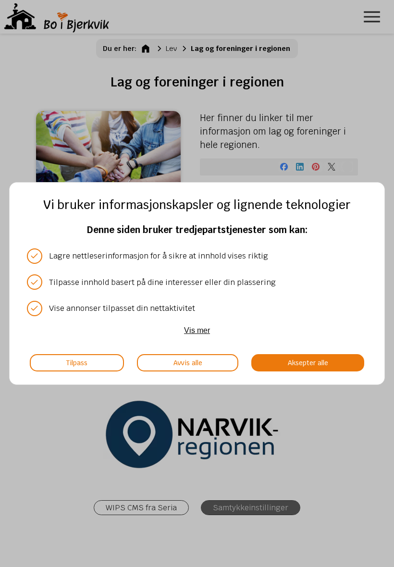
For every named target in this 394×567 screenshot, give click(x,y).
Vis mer (197, 330)
